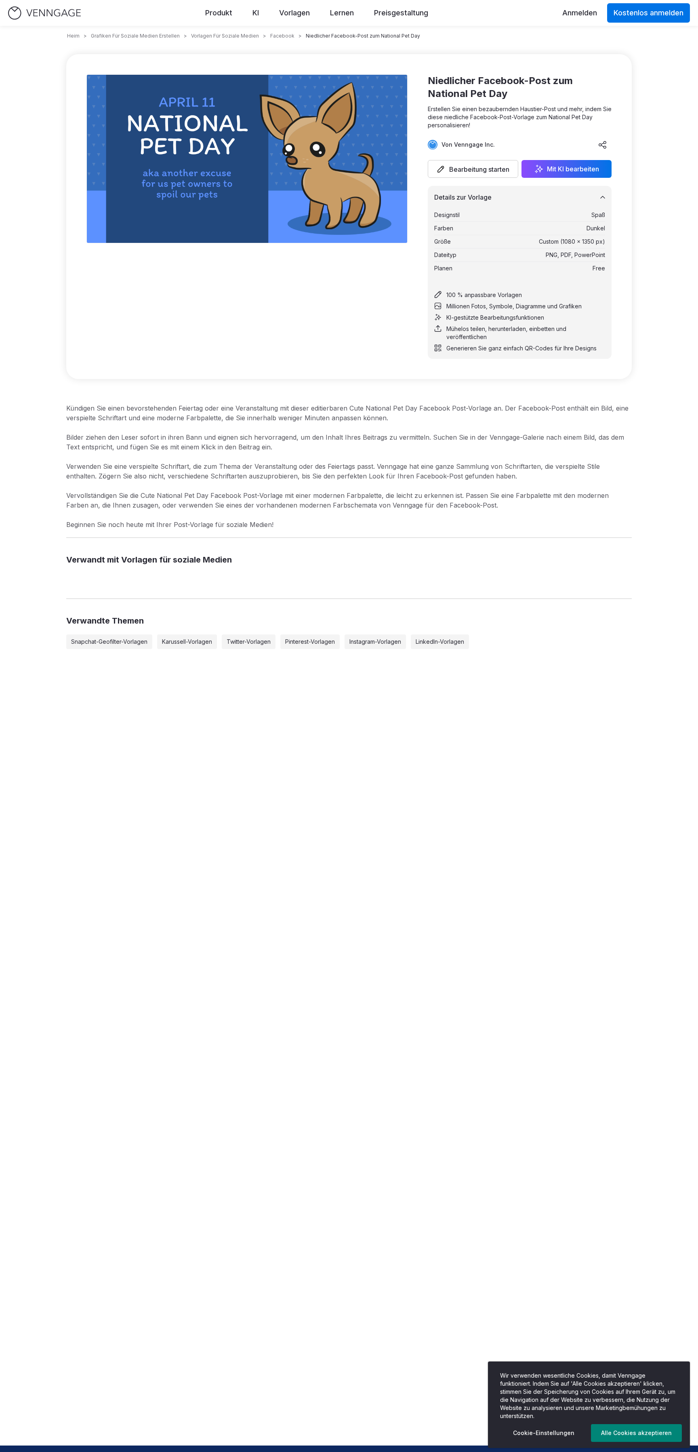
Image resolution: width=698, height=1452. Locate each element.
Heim (73, 36)
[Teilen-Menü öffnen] (603, 145)
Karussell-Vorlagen (187, 641)
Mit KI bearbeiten (573, 169)
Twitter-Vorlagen (249, 641)
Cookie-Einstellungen (543, 1432)
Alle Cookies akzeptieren (636, 1432)
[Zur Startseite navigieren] (44, 13)
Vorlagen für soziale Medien (225, 36)
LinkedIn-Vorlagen (440, 641)
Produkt (218, 12)
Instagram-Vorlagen (375, 641)
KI (255, 12)
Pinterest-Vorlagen (310, 641)
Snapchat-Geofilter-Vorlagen (109, 641)
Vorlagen (294, 12)
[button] (473, 169)
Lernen (342, 12)
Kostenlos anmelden (648, 12)
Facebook (282, 36)
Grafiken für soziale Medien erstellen (135, 36)
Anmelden (579, 12)
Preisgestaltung (401, 12)
